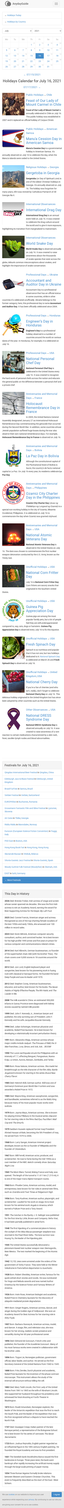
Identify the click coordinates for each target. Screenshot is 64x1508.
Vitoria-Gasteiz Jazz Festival (18, 860)
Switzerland (34, 795)
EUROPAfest (10, 802)
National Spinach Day (50, 656)
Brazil (30, 789)
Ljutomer (52, 808)
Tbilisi (17, 818)
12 (7, 55)
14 (24, 55)
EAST (7, 873)
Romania (33, 802)
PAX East (9, 841)
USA (25, 841)
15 (32, 55)
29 (32, 66)
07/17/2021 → (32, 87)
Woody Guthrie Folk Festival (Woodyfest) (23, 867)
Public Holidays (34, 94)
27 (16, 66)
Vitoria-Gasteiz (40, 860)
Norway (33, 824)
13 (16, 55)
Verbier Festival (12, 795)
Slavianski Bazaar (13, 854)
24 (49, 60)
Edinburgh (41, 779)
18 (58, 55)
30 (41, 66)
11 (58, 49)
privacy (31, 1500)
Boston (19, 841)
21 (24, 60)
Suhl (14, 873)
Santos (23, 789)
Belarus (34, 854)
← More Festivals (13, 880)
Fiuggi (54, 831)
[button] (56, 3)
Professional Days (36, 274)
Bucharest (23, 802)
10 (49, 49)
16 (41, 55)
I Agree (56, 1494)
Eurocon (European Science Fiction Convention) (26, 831)
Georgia (25, 818)
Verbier (24, 795)
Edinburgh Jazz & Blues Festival (19, 779)
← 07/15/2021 (32, 74)
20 (16, 60)
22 (32, 60)
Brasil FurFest (11, 789)
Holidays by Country (16, 22)
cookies (11, 1494)
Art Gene (9, 818)
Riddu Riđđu (10, 824)
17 (49, 55)
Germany (21, 873)
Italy (7, 834)
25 (58, 60)
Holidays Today (14, 15)
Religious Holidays (36, 167)
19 (7, 60)
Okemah (48, 867)
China (51, 772)
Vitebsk (27, 854)
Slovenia (8, 811)
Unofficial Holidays (36, 566)
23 (41, 60)
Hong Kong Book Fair (14, 847)
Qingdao (43, 772)
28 (24, 66)
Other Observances (37, 709)
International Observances (41, 204)
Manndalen (23, 824)
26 (7, 66)
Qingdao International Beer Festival (21, 772)
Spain (50, 860)
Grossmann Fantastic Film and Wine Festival (25, 808)
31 (49, 66)
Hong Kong (32, 847)
